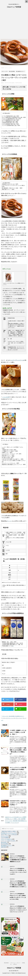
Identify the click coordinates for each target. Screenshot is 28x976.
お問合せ (15, 964)
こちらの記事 (5, 397)
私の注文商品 (12, 716)
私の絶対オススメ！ (19, 716)
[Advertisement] (14, 24)
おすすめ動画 (4, 837)
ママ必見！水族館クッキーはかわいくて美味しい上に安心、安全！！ (18, 732)
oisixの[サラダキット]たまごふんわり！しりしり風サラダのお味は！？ (18, 802)
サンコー (9, 521)
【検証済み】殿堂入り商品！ (9, 831)
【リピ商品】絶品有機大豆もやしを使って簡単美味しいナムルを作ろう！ (18, 785)
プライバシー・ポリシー (15, 962)
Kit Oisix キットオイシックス (9, 833)
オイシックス (5, 716)
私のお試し (4, 842)
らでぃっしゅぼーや (6, 839)
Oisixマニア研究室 (14, 7)
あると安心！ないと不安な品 (9, 834)
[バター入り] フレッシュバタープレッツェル (12, 718)
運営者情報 (6, 962)
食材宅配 (3, 847)
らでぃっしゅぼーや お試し (8, 840)
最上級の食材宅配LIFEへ (14, 970)
